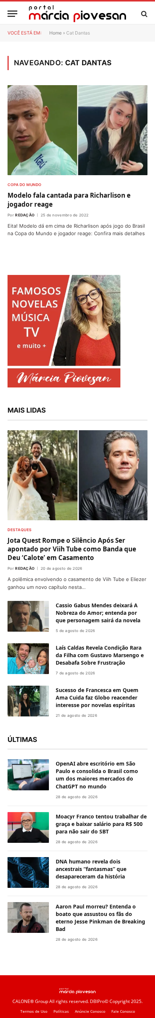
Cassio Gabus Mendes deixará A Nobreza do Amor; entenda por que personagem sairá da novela (98, 784)
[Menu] (12, 13)
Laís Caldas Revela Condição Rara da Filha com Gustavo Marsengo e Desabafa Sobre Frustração (100, 826)
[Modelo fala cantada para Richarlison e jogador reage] (77, 130)
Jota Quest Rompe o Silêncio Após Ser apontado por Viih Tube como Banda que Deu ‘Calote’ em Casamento (72, 720)
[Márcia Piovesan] (77, 14)
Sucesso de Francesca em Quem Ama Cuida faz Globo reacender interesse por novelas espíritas (97, 869)
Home (55, 33)
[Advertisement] (77, 483)
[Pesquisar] (143, 13)
